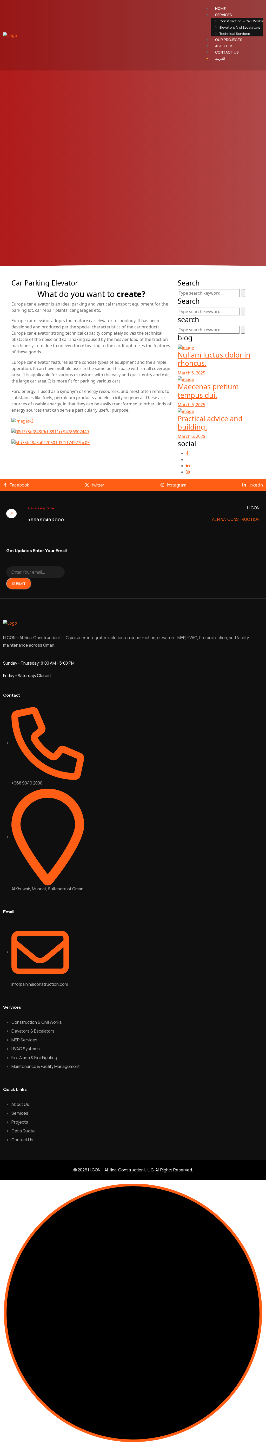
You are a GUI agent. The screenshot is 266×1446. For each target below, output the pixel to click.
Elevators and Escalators (240, 27)
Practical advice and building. (210, 423)
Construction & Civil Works (241, 21)
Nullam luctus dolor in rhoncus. (214, 359)
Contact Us (227, 52)
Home (220, 8)
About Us (224, 45)
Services (223, 14)
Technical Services (235, 33)
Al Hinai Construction (236, 519)
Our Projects (228, 39)
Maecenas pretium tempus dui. (208, 391)
